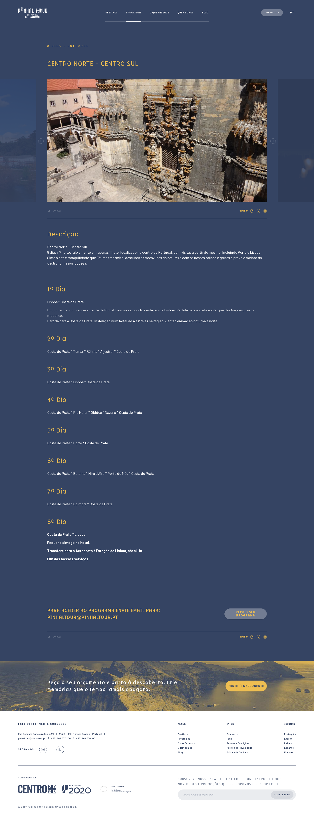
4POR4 (74, 807)
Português (290, 734)
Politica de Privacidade (239, 747)
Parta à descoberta (246, 686)
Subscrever (282, 794)
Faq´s (229, 738)
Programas (133, 12)
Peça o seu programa (245, 613)
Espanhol (289, 747)
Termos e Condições (238, 743)
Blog (205, 12)
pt (292, 12)
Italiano (288, 743)
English (288, 738)
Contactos (272, 12)
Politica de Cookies (237, 752)
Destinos (111, 12)
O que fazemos (159, 12)
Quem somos (186, 12)
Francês (288, 752)
